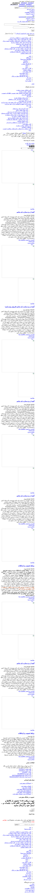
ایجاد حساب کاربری (22, 21)
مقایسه (29, 878)
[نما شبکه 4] (31, 146)
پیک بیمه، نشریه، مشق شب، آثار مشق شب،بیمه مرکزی (16, 102)
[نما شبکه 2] (30, 146)
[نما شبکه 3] (33, 146)
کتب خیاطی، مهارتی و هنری (23, 125)
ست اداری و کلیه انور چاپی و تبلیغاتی (18, 99)
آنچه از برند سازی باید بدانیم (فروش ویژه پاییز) (19, 307)
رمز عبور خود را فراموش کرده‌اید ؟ (24, 33)
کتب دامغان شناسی (22, 121)
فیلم (26, 67)
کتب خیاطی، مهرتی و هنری (23, 90)
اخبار (26, 65)
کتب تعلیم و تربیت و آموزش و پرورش (17, 111)
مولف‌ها (26, 60)
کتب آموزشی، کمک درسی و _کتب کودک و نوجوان (14, 113)
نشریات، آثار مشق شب (25, 101)
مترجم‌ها (25, 62)
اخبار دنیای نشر (24, 74)
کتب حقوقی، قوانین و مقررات (20, 116)
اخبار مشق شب (23, 73)
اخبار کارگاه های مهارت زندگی (19, 76)
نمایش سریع (31, 243)
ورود (33, 30)
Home (24, 133)
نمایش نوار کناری (29, 143)
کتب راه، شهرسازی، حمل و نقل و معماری (16, 115)
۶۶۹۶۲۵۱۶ (31, 3)
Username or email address (27, 24)
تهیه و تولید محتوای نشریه (21, 98)
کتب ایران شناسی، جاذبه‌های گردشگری (17, 119)
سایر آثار (29, 96)
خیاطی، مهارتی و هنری (25, 91)
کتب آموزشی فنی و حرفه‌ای (20, 108)
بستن (33, 83)
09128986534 (16, 3)
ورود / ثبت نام (27, 879)
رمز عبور (31, 27)
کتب (30, 107)
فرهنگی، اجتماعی (26, 127)
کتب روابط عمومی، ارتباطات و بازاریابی (17, 122)
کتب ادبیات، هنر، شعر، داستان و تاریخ (18, 118)
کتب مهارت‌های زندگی (22, 110)
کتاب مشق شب (26, 124)
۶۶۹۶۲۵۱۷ (24, 3)
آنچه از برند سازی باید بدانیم (25, 212)
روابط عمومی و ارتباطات (26, 566)
